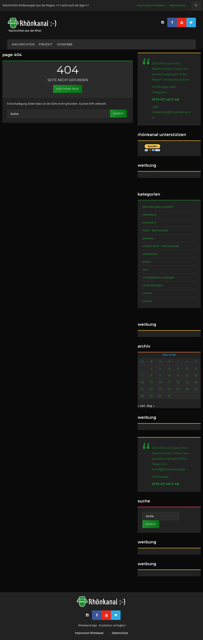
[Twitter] (191, 22)
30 (160, 396)
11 (178, 375)
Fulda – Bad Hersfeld (155, 230)
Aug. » (150, 405)
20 (195, 382)
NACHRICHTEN (23, 44)
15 (151, 382)
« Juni (141, 405)
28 (142, 396)
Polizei (146, 261)
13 (195, 375)
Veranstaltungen (152, 285)
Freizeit (45, 44)
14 (142, 382)
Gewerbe (65, 44)
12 (187, 375)
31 (169, 396)
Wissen (147, 301)
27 (195, 389)
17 (169, 382)
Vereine (147, 293)
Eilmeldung (149, 214)
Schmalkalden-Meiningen (158, 277)
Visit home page (67, 88)
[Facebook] (172, 22)
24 (169, 389)
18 (178, 382)
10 (169, 375)
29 (151, 396)
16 (160, 382)
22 (151, 389)
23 (160, 389)
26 (187, 389)
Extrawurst (149, 222)
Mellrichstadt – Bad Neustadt (160, 246)
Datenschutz (177, 5)
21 (142, 389)
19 (187, 382)
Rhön (145, 269)
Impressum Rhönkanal (150, 5)
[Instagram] (162, 22)
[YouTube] (181, 22)
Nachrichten (149, 254)
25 (178, 389)
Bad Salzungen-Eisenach (157, 206)
